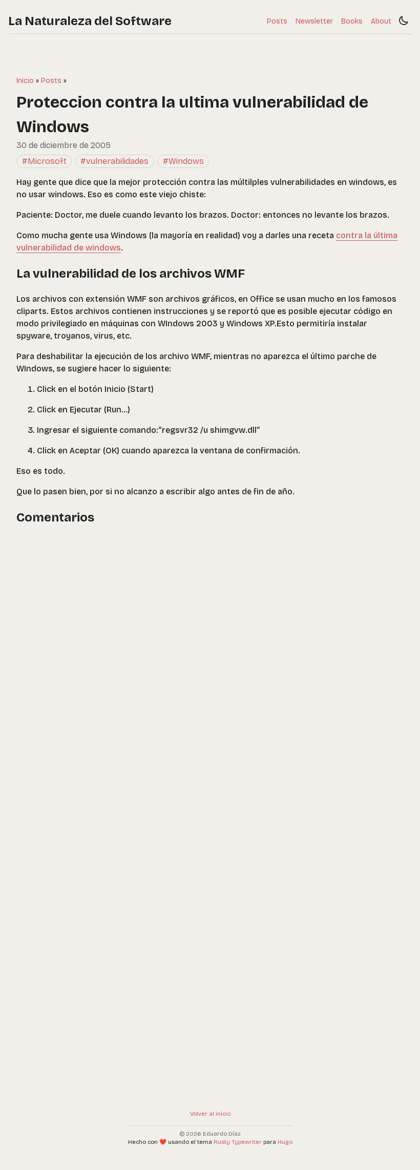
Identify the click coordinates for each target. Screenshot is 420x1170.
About (381, 21)
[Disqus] (210, 665)
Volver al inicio (210, 1114)
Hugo (285, 1142)
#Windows (183, 161)
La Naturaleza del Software (90, 21)
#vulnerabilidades (114, 161)
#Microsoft (44, 161)
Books (352, 21)
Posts (277, 21)
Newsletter (314, 21)
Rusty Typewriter (238, 1142)
